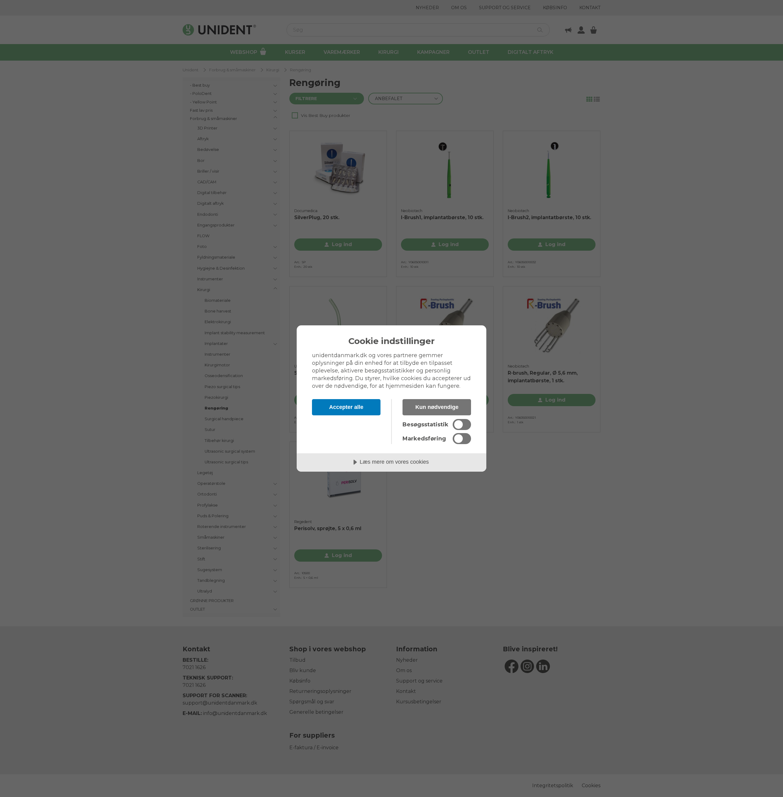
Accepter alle (346, 407)
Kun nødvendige (436, 407)
